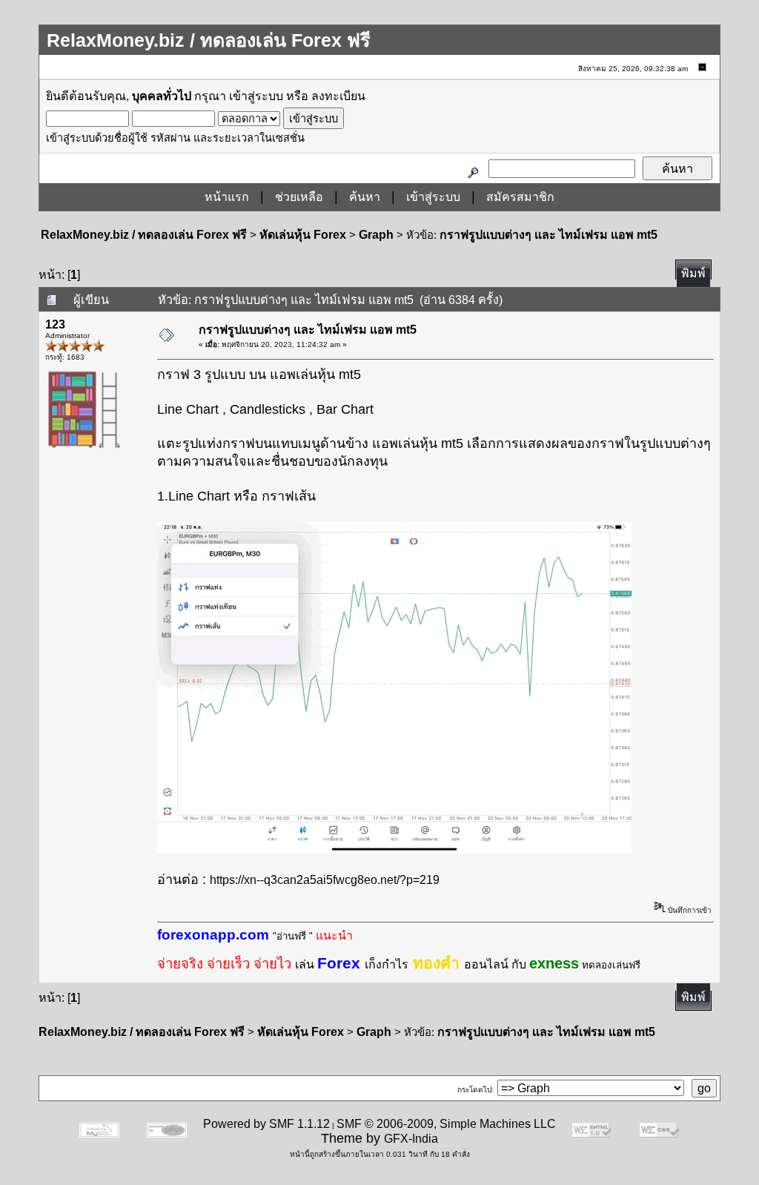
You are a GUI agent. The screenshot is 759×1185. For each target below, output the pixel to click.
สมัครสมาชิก (520, 197)
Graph (376, 234)
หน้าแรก (227, 197)
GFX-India (411, 1138)
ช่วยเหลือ (299, 197)
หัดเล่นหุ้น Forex (302, 234)
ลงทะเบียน (338, 96)
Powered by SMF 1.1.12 (266, 1124)
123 (55, 324)
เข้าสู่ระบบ (256, 96)
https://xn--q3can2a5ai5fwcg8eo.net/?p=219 (325, 880)
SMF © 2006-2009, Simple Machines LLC (446, 1124)
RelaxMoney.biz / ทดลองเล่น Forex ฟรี (144, 234)
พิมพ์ (693, 273)
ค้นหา (364, 197)
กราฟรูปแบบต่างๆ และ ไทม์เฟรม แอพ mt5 (548, 234)
